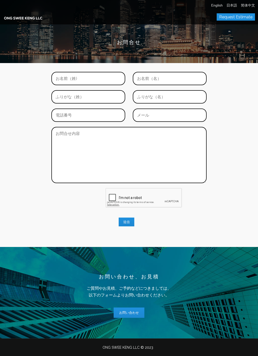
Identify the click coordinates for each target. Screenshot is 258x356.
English (217, 5)
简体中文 (248, 5)
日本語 (232, 5)
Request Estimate (235, 17)
